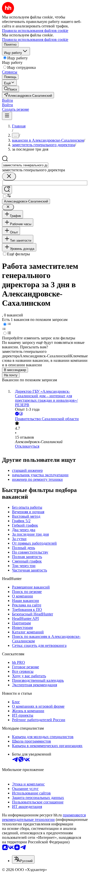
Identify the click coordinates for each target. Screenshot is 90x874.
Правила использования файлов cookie (35, 39)
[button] (7, 100)
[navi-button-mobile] (7, 116)
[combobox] (25, 165)
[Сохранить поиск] (7, 190)
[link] (10, 89)
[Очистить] (9, 176)
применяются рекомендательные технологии (44, 817)
